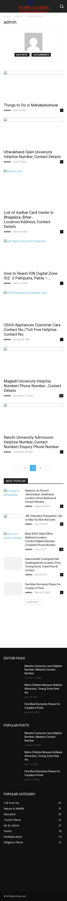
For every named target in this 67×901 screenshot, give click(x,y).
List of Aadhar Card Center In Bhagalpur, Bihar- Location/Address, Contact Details (28, 219)
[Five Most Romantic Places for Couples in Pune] (13, 588)
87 (61, 395)
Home (7, 16)
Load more (32, 601)
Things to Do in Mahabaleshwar (31, 105)
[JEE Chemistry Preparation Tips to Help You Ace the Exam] (13, 520)
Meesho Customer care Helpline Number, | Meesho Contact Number (43, 670)
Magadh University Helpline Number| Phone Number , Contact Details (32, 386)
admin (7, 110)
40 (61, 549)
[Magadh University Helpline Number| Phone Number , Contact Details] (33, 361)
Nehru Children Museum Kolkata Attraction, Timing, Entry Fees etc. (43, 688)
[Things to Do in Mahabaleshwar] (33, 85)
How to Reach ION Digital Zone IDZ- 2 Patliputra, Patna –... (30, 275)
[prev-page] (18, 468)
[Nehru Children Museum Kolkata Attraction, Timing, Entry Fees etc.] (13, 689)
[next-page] (48, 468)
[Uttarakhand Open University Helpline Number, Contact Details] (33, 132)
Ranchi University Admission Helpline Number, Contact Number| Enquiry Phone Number (31, 442)
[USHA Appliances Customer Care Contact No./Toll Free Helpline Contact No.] (33, 305)
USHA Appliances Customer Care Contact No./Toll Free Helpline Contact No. (32, 330)
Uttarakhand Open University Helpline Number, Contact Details (32, 154)
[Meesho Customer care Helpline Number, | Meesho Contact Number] (13, 670)
